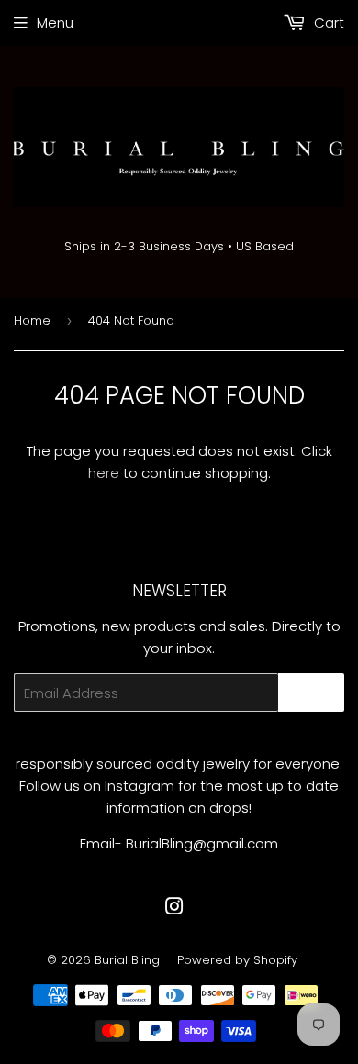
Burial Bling (127, 960)
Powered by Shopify (237, 960)
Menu (55, 22)
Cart (327, 22)
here (103, 472)
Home (32, 320)
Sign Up (311, 693)
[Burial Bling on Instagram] (174, 908)
